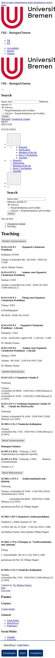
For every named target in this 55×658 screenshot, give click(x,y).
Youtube (11, 637)
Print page (6, 590)
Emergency (12, 625)
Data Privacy (13, 623)
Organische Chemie (21, 119)
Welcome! (6, 119)
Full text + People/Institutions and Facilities (24, 113)
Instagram (11, 640)
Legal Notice (13, 620)
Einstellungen (9, 653)
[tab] (27, 241)
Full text (8, 107)
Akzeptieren (36, 653)
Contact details (8, 609)
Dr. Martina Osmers (22, 585)
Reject (23, 653)
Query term (6, 101)
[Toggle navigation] (2, 89)
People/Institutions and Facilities (19, 110)
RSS (3, 588)
